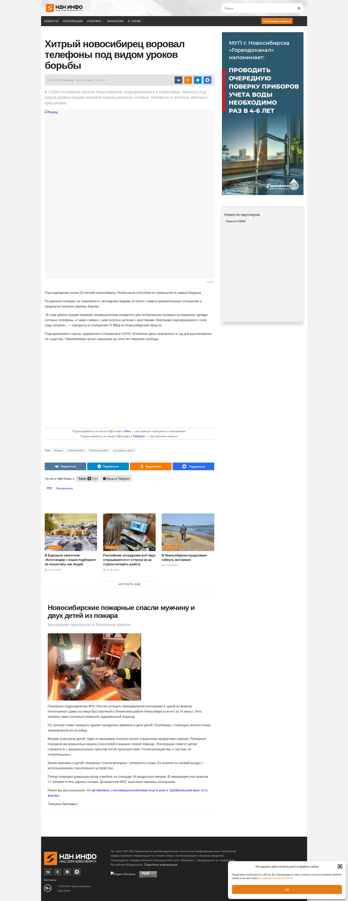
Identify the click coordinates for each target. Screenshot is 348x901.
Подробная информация (160, 864)
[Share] (65, 466)
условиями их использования (276, 878)
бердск (58, 450)
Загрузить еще (129, 584)
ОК (287, 889)
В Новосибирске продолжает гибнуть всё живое (184, 557)
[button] (340, 866)
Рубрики (94, 21)
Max (127, 431)
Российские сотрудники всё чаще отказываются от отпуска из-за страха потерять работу (129, 560)
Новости (51, 21)
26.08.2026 (54, 570)
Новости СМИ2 (235, 221)
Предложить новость (277, 21)
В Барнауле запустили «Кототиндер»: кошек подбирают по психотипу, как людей (70, 560)
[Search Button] (300, 8)
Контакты (50, 880)
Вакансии (115, 21)
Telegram (139, 436)
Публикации (73, 21)
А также (134, 21)
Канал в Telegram (118, 478)
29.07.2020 (54, 80)
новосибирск (76, 450)
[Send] (193, 466)
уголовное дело (123, 450)
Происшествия (99, 450)
